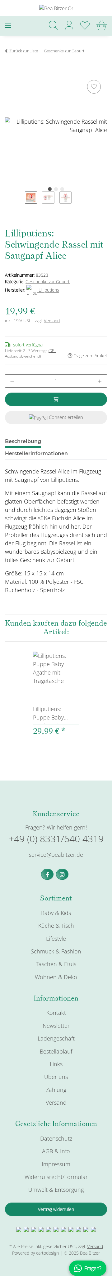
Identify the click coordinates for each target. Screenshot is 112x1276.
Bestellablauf (56, 1051)
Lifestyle (56, 938)
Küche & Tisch (56, 925)
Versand (52, 320)
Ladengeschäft (56, 1038)
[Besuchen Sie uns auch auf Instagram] (62, 874)
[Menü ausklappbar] (8, 26)
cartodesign (47, 1253)
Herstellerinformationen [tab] (36, 453)
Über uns (56, 1076)
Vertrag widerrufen (56, 1209)
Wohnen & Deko (56, 977)
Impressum (56, 1164)
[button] (53, 25)
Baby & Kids (56, 913)
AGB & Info (56, 1151)
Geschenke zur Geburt (48, 281)
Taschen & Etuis (56, 964)
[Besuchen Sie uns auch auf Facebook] (47, 874)
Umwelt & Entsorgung (56, 1189)
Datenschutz (56, 1138)
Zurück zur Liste (23, 51)
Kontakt (56, 1012)
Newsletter (56, 1025)
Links (56, 1064)
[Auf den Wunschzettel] (94, 87)
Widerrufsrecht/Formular (56, 1177)
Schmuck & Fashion (56, 951)
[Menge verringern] (12, 381)
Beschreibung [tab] (23, 441)
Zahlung (56, 1089)
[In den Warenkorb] (10, 71)
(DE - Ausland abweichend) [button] (30, 353)
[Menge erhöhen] (100, 381)
